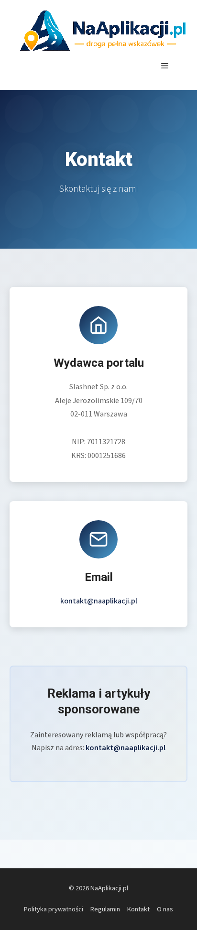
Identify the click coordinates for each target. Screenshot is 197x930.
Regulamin (105, 909)
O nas (165, 909)
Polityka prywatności (53, 909)
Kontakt (138, 909)
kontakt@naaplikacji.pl (98, 601)
